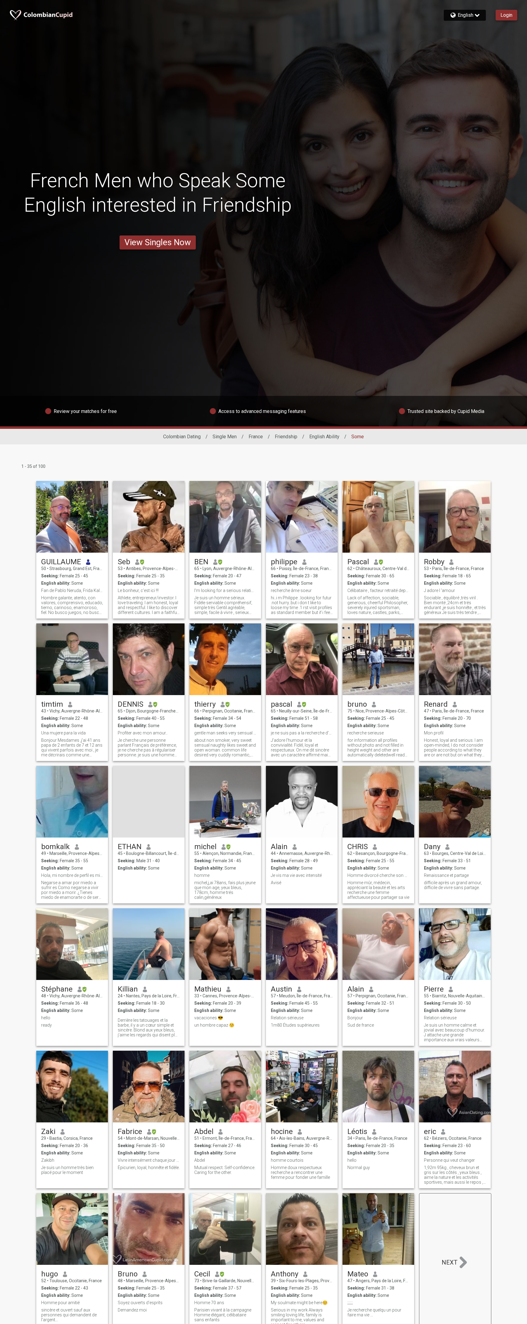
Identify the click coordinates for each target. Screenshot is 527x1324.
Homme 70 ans (209, 1302)
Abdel (203, 1131)
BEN (201, 562)
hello (45, 1017)
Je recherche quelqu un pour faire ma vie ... (374, 1312)
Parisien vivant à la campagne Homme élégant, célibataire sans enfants (222, 1315)
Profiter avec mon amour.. (142, 732)
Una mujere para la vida (63, 732)
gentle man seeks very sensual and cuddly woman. (225, 732)
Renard (436, 704)
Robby (434, 562)
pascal (281, 704)
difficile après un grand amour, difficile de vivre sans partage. (453, 885)
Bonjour (355, 1017)
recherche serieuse (365, 732)
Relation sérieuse (287, 1017)
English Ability (324, 437)
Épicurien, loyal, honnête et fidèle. (149, 1167)
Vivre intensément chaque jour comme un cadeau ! (149, 1160)
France (256, 437)
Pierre (434, 989)
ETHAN (130, 846)
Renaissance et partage (446, 875)
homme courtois (287, 1160)
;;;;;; (350, 1302)
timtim (52, 704)
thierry (205, 704)
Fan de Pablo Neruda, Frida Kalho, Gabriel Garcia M (72, 590)
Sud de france (360, 1025)
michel (205, 846)
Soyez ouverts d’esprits (140, 1302)
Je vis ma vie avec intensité (296, 875)
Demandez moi (132, 1310)
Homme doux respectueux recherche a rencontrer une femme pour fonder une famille (300, 1172)
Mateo (357, 1274)
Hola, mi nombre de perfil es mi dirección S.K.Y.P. (72, 875)
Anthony (284, 1274)
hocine (282, 1131)
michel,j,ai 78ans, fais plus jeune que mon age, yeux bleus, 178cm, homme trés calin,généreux (225, 890)
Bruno (128, 1274)
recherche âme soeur (291, 590)
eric (430, 1131)
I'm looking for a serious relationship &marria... (225, 590)
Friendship (286, 437)
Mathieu (207, 989)
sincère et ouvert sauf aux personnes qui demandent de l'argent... (69, 1315)
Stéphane (57, 989)
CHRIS (357, 846)
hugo (49, 1274)
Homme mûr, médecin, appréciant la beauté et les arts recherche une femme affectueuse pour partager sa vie (378, 890)
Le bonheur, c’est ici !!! (138, 590)
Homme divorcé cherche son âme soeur (378, 875)
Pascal (358, 562)
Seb (124, 562)
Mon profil (433, 732)
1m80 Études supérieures (295, 1025)
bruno (357, 704)
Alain (279, 846)
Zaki (48, 1131)
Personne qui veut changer (449, 1160)
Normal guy (358, 1167)
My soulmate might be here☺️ (299, 1302)
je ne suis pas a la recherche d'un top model (302, 732)
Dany (432, 846)
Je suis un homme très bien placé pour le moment (67, 1170)
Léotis (357, 1131)
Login (506, 15)
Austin (281, 989)
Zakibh (47, 1160)
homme (202, 875)
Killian (128, 989)
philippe (284, 562)
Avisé (276, 882)
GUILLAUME (61, 562)
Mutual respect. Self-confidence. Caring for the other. (224, 1170)
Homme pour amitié (60, 1302)
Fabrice (130, 1131)
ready (46, 1025)
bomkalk (55, 846)
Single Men (225, 437)
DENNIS (130, 704)
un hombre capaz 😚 (214, 1025)
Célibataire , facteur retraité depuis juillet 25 (378, 590)
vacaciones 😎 (208, 1017)
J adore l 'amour (439, 590)
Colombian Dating (182, 437)
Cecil (202, 1274)
